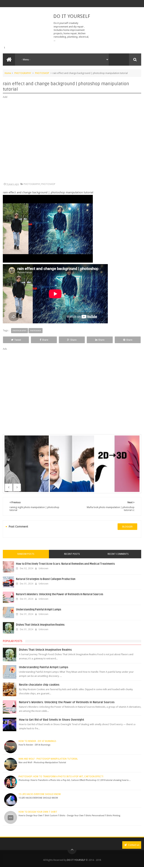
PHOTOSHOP (42, 73)
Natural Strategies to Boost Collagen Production (45, 579)
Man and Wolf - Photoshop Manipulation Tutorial (48, 759)
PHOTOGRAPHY (22, 73)
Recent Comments (118, 554)
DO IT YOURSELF (71, 16)
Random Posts (25, 554)
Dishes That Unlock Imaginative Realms (40, 624)
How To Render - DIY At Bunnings (37, 741)
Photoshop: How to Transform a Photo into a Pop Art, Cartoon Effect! (61, 776)
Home (8, 73)
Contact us (133, 844)
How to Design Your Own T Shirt (38, 812)
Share (45, 339)
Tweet (17, 339)
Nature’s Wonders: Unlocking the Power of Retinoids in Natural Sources (59, 594)
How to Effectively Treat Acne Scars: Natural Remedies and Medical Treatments (65, 563)
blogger (127, 526)
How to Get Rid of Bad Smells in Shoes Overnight (51, 719)
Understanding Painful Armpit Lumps (38, 609)
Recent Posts (72, 554)
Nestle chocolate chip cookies (39, 684)
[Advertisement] (72, 140)
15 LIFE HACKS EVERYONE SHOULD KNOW (40, 794)
